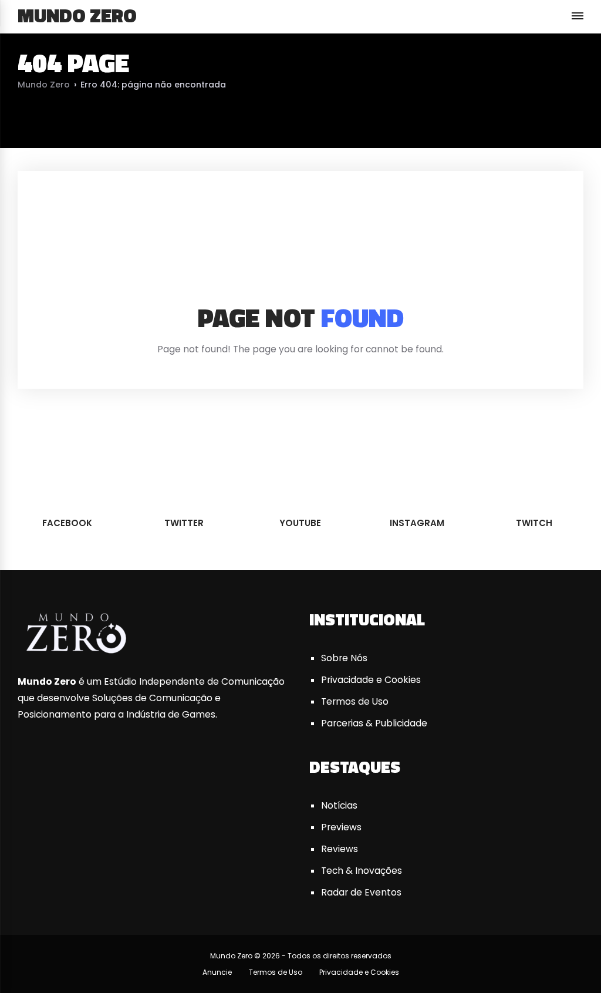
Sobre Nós (344, 658)
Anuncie (217, 972)
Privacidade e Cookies (371, 680)
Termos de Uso (355, 701)
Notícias (339, 805)
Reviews (339, 849)
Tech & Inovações (361, 870)
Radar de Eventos (361, 892)
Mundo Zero (77, 15)
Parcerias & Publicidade (374, 723)
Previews (341, 827)
